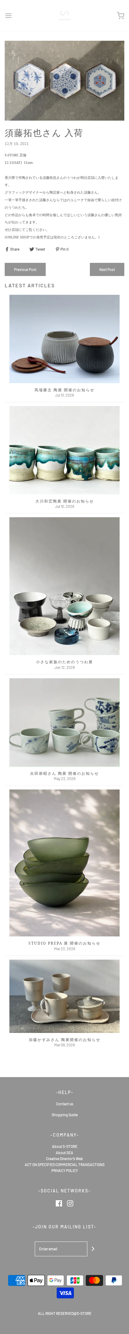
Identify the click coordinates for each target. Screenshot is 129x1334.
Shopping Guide (65, 1115)
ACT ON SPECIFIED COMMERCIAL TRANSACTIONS (65, 1164)
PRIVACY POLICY (64, 1170)
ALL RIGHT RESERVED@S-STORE (64, 1313)
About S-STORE (64, 1146)
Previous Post (25, 269)
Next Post (107, 269)
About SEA (64, 1152)
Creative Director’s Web (64, 1158)
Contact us (64, 1104)
